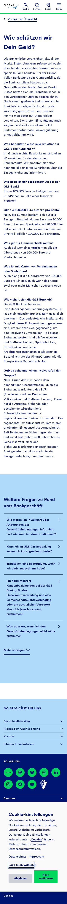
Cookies (36, 839)
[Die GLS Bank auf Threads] (43, 772)
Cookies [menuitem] (8, 895)
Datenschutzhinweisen (24, 849)
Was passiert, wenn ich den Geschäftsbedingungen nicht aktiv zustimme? (31, 631)
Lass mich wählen (21, 865)
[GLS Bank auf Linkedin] (55, 772)
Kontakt (9, 736)
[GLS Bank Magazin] (8, 772)
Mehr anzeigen (14, 650)
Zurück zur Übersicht (22, 19)
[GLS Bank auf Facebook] (20, 785)
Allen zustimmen (46, 876)
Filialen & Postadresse (19, 743)
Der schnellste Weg (17, 721)
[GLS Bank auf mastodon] (20, 772)
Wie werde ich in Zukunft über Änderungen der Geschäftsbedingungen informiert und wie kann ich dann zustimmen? (31, 527)
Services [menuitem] (9, 798)
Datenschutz (17, 856)
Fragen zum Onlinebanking (22, 728)
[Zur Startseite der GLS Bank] (11, 6)
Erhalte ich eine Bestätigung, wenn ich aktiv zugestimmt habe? (31, 566)
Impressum (36, 856)
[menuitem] (26, 6)
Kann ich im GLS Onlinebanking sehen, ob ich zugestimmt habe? (29, 549)
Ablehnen (20, 878)
